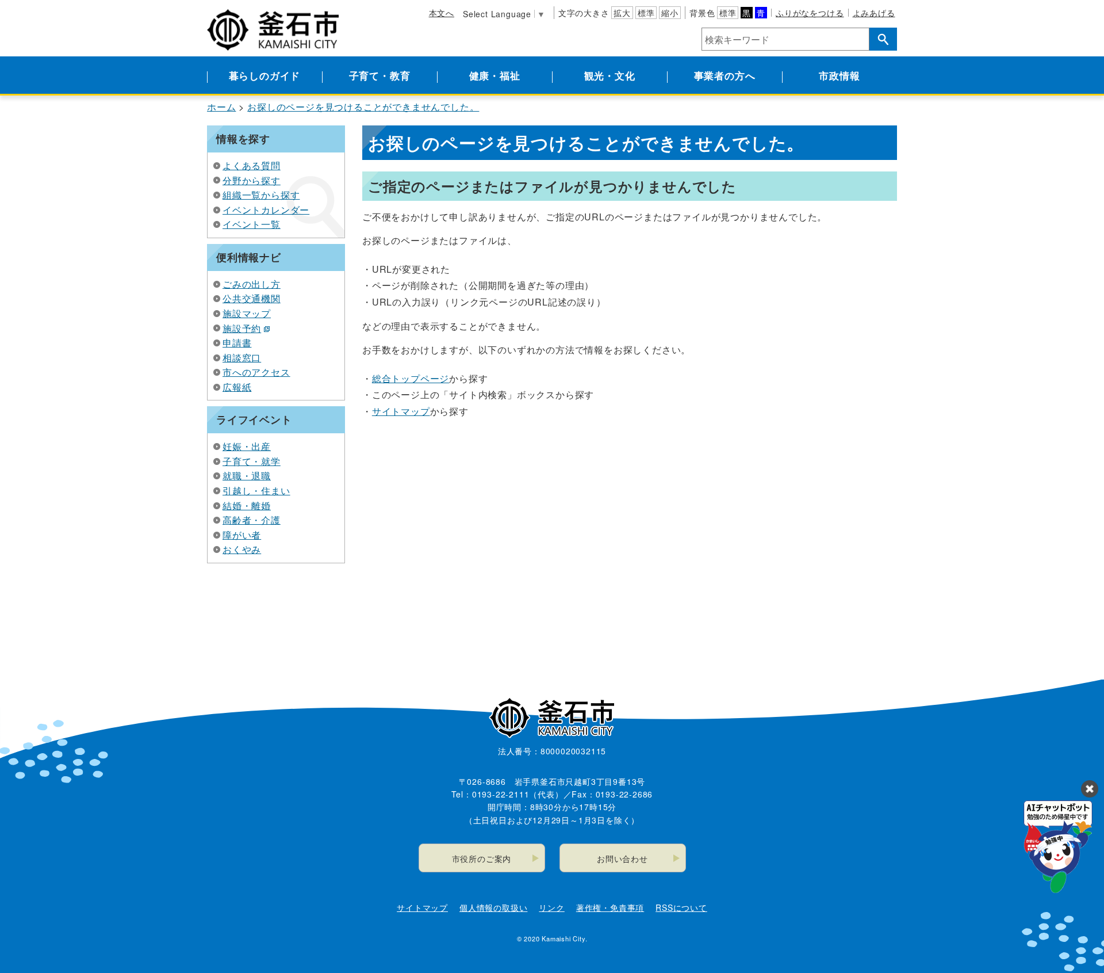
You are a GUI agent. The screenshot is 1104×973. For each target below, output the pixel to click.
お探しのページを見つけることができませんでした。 (363, 106)
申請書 (237, 342)
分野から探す (252, 180)
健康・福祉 (494, 75)
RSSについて (681, 907)
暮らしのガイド (265, 75)
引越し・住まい (256, 490)
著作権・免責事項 (610, 907)
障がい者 (242, 534)
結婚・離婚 (247, 505)
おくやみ (242, 549)
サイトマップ (401, 411)
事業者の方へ (725, 75)
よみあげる (874, 13)
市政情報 (839, 75)
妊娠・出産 (247, 446)
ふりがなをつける (810, 13)
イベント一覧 (252, 224)
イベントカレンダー (266, 209)
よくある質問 (252, 165)
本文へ (441, 13)
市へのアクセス (256, 372)
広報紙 (237, 387)
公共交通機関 (252, 298)
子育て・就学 (252, 461)
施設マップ (247, 313)
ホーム (221, 106)
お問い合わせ (622, 858)
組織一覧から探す (261, 194)
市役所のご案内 (482, 858)
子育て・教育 (380, 75)
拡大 (622, 12)
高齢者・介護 (252, 519)
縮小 (669, 12)
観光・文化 (609, 75)
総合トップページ (410, 378)
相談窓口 (242, 357)
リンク (551, 907)
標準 (646, 12)
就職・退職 (247, 475)
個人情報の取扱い (493, 907)
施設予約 (242, 328)
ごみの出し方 (252, 284)
